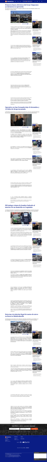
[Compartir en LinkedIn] (28, 23)
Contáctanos (6, 440)
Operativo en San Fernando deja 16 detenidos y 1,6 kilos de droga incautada (37, 30)
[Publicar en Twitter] (24, 23)
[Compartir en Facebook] (25, 23)
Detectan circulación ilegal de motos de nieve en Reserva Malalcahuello (37, 61)
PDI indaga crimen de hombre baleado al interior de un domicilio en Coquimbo (37, 45)
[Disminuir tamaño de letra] (35, 1)
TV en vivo (24, 1)
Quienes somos (16, 438)
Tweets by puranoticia (36, 436)
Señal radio (29, 1)
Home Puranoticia (22, 438)
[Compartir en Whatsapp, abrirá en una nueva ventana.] (26, 23)
